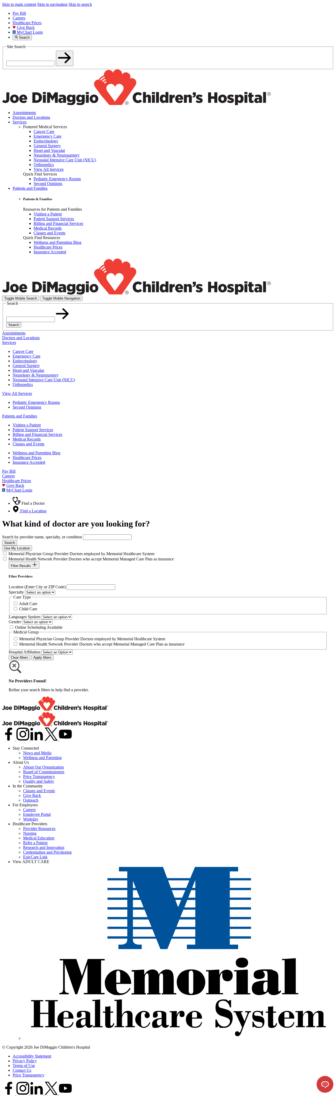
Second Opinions (27, 407)
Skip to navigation (52, 4)
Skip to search (80, 4)
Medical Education (38, 838)
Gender (15, 622)
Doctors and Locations (31, 117)
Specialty (16, 592)
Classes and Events (28, 444)
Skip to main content (19, 4)
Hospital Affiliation (24, 652)
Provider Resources (39, 828)
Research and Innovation (43, 847)
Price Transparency (39, 776)
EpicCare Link (35, 857)
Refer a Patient (35, 843)
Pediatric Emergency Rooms (36, 402)
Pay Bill (19, 13)
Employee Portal (37, 814)
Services (20, 122)
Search (13, 325)
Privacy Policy (25, 1061)
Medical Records (27, 439)
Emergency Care (26, 356)
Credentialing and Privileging (47, 852)
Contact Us (22, 1070)
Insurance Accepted (29, 462)
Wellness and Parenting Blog (36, 453)
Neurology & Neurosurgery (36, 375)
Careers (19, 18)
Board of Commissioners (43, 772)
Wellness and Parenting (42, 757)
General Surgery (26, 365)
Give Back (26, 27)
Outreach (30, 800)
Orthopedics (23, 384)
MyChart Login (30, 32)
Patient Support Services (33, 429)
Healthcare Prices (27, 22)
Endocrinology (25, 361)
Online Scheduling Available (38, 627)
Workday (30, 819)
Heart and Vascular (28, 370)
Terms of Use (24, 1065)
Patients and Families (30, 188)
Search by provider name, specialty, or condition (42, 537)
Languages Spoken (24, 617)
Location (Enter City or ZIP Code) (37, 587)
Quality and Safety (38, 781)
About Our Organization (43, 767)
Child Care (28, 609)
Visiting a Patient (27, 425)
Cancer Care (23, 351)
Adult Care (28, 603)
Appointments (24, 112)
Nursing (29, 833)
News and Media (37, 753)
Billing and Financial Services (37, 434)
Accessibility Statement (32, 1056)
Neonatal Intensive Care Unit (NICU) (44, 380)
